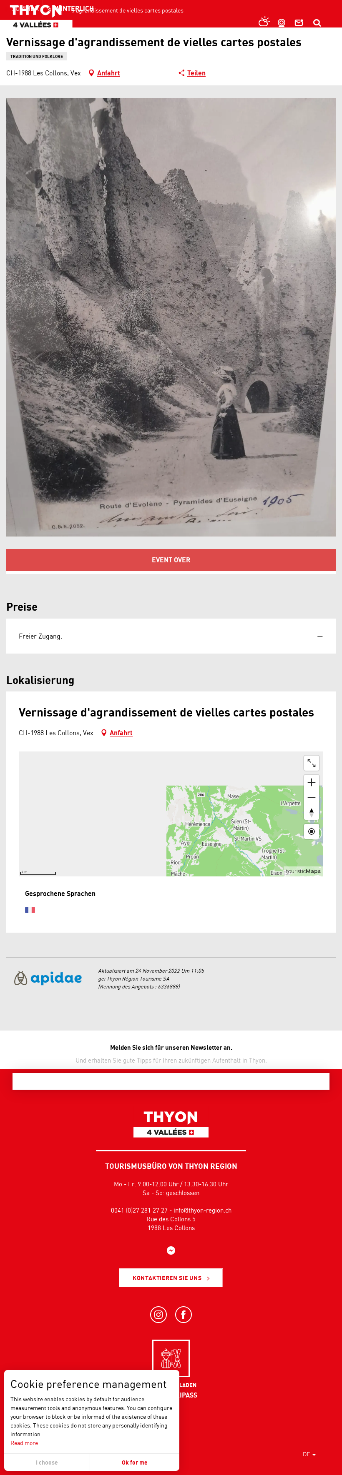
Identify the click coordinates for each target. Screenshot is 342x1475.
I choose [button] (47, 1462)
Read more (24, 1442)
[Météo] (262, 22)
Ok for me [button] (135, 1462)
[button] (317, 23)
